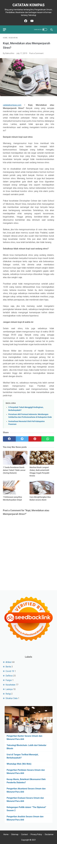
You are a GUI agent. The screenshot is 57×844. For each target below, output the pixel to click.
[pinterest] (34, 439)
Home (5, 834)
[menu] (6, 29)
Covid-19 (10, 671)
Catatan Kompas (28, 5)
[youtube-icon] (31, 21)
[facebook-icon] (25, 21)
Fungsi (9, 680)
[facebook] (9, 439)
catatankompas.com (12, 105)
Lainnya (9, 689)
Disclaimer (49, 834)
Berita (8, 666)
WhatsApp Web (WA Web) (19, 764)
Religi (8, 694)
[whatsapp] (47, 439)
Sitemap (14, 834)
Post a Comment (36, 53)
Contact (24, 834)
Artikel (9, 662)
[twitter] (22, 439)
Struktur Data (11, 698)
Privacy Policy (36, 834)
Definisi (9, 675)
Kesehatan (10, 684)
